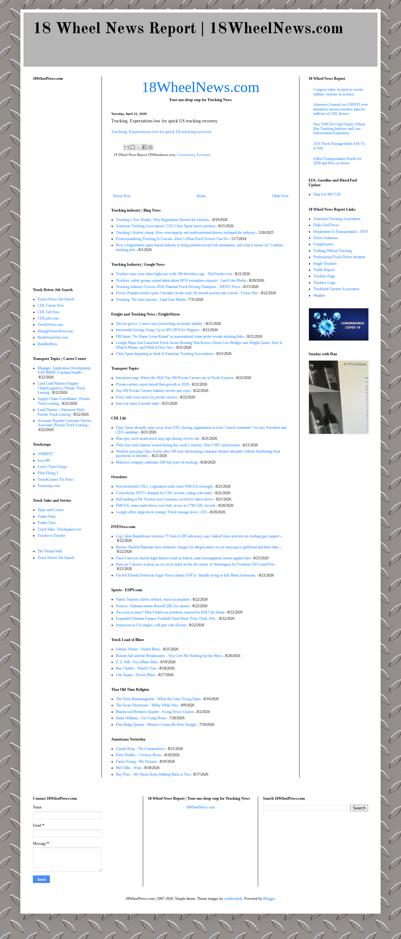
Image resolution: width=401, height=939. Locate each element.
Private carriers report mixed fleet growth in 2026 (152, 384)
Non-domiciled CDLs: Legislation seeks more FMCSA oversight (164, 486)
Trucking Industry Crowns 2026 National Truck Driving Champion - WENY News (178, 287)
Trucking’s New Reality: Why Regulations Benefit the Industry (162, 220)
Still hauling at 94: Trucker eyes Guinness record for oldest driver (164, 499)
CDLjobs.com (48, 318)
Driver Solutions (325, 238)
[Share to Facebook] (144, 147)
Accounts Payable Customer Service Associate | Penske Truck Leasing (64, 422)
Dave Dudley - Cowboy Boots (138, 755)
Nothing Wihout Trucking (332, 251)
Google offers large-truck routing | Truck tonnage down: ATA (161, 512)
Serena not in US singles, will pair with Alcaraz (151, 625)
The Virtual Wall (50, 551)
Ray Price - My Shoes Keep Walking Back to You (153, 774)
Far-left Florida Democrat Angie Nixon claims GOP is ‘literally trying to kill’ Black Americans (186, 575)
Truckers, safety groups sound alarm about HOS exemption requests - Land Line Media (181, 280)
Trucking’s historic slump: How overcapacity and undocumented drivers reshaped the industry (185, 232)
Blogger (269, 898)
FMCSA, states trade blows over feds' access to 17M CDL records (165, 505)
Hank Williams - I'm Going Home (141, 718)
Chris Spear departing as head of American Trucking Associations (164, 353)
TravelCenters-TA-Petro (55, 479)
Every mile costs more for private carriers (146, 397)
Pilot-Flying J (48, 473)
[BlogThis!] (132, 147)
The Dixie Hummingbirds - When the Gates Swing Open (158, 699)
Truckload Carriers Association (336, 289)
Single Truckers (325, 263)
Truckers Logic (324, 282)
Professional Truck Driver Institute (339, 257)
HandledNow (48, 344)
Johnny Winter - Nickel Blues (138, 649)
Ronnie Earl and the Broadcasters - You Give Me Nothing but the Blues (169, 656)
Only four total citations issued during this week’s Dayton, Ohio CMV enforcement (178, 445)
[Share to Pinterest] (150, 147)
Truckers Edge (324, 276)
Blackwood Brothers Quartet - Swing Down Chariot (155, 712)
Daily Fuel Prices (326, 225)
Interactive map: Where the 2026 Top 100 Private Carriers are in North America (174, 378)
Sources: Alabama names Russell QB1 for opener (152, 606)
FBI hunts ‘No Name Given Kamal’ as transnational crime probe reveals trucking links (180, 336)
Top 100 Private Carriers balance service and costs (153, 390)
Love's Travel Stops (52, 466)
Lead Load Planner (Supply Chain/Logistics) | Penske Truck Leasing (61, 388)
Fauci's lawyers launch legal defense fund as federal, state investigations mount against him (183, 558)
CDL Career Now (51, 305)
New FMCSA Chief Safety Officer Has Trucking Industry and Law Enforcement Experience (339, 129)
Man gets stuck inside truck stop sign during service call (157, 438)
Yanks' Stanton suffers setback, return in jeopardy (153, 599)
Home (201, 196)
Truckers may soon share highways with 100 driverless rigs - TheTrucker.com (174, 274)
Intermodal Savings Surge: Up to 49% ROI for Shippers (158, 330)
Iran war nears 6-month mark (137, 403)
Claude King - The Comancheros (140, 749)
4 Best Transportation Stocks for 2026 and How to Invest (337, 160)
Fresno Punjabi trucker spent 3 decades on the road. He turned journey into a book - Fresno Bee (187, 293)
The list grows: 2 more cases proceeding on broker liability (159, 323)
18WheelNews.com (200, 87)
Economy (204, 154)
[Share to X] (138, 147)
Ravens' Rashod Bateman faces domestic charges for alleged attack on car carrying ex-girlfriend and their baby (197, 547)
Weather (319, 295)
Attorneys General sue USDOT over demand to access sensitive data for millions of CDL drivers (340, 109)
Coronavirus (186, 154)
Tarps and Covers (51, 510)
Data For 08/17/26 (327, 194)
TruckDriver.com (50, 324)
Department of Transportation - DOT (340, 231)
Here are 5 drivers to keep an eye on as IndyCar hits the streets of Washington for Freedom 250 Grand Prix (195, 564)
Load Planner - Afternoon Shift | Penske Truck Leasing (61, 412)
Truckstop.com (49, 486)
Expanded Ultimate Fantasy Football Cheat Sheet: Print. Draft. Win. (166, 618)
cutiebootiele (233, 898)
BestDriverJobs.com (53, 337)
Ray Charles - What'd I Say (136, 668)
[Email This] (126, 147)
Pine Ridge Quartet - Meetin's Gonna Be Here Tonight (156, 724)
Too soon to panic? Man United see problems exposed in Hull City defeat (170, 612)
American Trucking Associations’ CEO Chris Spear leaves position (165, 226)
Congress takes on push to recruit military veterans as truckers (338, 91)
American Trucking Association (336, 219)
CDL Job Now (49, 312)
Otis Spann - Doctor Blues (135, 675)
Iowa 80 (44, 460)
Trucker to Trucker (51, 535)
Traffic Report (323, 270)
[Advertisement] (200, 176)
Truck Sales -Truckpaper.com (59, 529)
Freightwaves (323, 244)
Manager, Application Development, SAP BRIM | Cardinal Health (64, 370)
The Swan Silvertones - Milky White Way (147, 705)
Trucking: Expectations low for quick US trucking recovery (161, 131)
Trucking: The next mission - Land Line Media (150, 299)
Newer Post (121, 196)
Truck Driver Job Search (56, 299)
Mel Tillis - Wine (128, 768)
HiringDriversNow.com (55, 331)
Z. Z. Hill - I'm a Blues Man (136, 662)
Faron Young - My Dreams (136, 761)
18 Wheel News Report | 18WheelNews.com (188, 29)
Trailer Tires (47, 523)
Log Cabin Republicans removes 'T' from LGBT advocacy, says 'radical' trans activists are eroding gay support (197, 536)
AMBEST (45, 454)
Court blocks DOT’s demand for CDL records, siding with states (164, 493)
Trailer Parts (47, 516)
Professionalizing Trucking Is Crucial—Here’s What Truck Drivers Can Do (172, 239)
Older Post (280, 196)
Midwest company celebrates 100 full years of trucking (156, 462)
